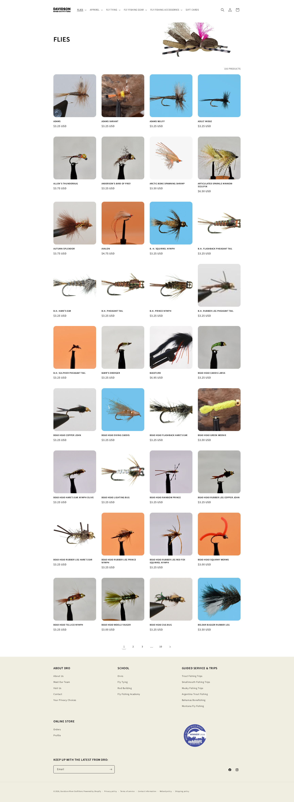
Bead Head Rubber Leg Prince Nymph (119, 561)
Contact (57, 694)
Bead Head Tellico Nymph (68, 624)
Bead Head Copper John (67, 435)
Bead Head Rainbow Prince (165, 497)
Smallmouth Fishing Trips (196, 682)
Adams (57, 121)
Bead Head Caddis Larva (211, 373)
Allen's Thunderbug (65, 183)
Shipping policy (182, 791)
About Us (58, 676)
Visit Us (57, 688)
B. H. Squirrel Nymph (162, 248)
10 (160, 646)
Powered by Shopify (92, 791)
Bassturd (155, 373)
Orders (57, 729)
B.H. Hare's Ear (62, 311)
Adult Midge (205, 121)
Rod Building (125, 688)
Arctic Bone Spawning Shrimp (167, 183)
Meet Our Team (61, 682)
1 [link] (124, 647)
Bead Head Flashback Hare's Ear (168, 435)
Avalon (106, 248)
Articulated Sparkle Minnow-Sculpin (215, 185)
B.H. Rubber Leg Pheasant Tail (215, 311)
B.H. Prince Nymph (160, 311)
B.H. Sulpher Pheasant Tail (69, 373)
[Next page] (170, 647)
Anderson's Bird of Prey (116, 183)
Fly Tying (123, 682)
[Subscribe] (111, 769)
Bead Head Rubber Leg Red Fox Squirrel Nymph (167, 561)
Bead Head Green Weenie (212, 435)
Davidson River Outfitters (71, 791)
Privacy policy (110, 791)
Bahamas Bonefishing (194, 700)
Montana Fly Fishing (193, 706)
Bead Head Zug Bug (161, 624)
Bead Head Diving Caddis (116, 435)
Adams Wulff (157, 121)
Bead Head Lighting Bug (115, 497)
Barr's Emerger (111, 373)
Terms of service (127, 791)
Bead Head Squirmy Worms (213, 559)
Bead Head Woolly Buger (116, 624)
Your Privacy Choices (64, 700)
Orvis (120, 676)
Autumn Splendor (64, 248)
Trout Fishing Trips (192, 676)
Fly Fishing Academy (129, 694)
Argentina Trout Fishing (195, 694)
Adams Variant (110, 121)
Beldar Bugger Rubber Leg (214, 624)
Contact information (147, 791)
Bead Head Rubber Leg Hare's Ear (72, 559)
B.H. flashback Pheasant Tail (215, 248)
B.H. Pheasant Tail (112, 311)
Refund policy (166, 791)
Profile (57, 735)
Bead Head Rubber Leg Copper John (219, 497)
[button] (81, 9)
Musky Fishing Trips (192, 688)
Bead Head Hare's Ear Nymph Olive (73, 497)
